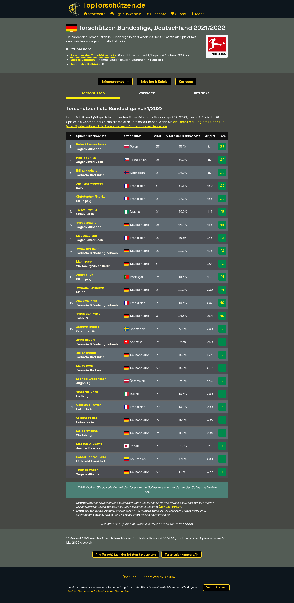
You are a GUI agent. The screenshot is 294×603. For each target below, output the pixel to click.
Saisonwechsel (113, 81)
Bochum (82, 318)
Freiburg (82, 396)
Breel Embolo (85, 339)
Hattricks (200, 92)
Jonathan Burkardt (90, 287)
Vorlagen (147, 92)
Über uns (129, 577)
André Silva (84, 274)
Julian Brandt (86, 353)
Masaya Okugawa (89, 444)
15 (222, 211)
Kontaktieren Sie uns (159, 577)
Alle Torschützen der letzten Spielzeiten (126, 554)
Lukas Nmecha (87, 431)
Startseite (96, 14)
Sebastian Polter (88, 313)
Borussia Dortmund (90, 175)
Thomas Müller (87, 470)
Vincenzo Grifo (87, 392)
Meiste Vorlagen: (82, 60)
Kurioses (186, 81)
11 (222, 276)
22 (222, 172)
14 (222, 225)
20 (222, 185)
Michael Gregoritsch (91, 379)
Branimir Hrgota (87, 327)
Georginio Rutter (88, 405)
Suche (180, 14)
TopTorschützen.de (114, 5)
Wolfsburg (84, 266)
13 (222, 237)
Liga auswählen (127, 14)
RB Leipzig (83, 201)
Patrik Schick (86, 157)
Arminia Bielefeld (88, 448)
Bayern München (88, 149)
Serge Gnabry (86, 222)
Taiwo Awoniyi (86, 209)
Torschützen (93, 92)
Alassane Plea (86, 301)
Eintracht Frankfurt (90, 461)
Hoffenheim (84, 409)
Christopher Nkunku (91, 196)
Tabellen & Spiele (154, 81)
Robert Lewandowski (91, 144)
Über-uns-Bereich (169, 507)
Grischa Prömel (87, 418)
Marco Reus (85, 366)
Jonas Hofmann (87, 248)
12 (222, 250)
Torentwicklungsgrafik (181, 554)
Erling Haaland (87, 170)
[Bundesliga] (216, 54)
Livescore (157, 14)
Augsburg (83, 383)
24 (222, 159)
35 (222, 146)
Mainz (80, 292)
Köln (79, 188)
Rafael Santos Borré (91, 457)
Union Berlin (85, 214)
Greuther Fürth (87, 331)
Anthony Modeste (89, 183)
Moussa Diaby (86, 236)
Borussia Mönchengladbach (97, 253)
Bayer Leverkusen (89, 162)
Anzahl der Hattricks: (85, 64)
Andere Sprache (216, 587)
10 (222, 302)
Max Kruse (84, 261)
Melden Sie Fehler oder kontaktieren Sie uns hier (98, 591)
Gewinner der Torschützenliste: (93, 55)
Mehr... (200, 14)
